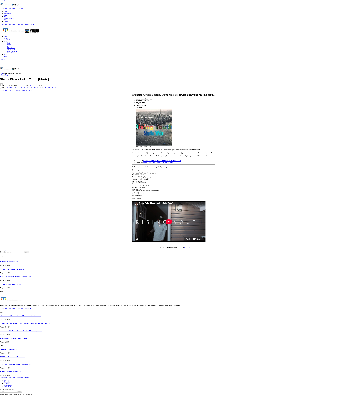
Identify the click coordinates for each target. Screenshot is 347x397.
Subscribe (3, 59)
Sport (5, 56)
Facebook (187, 248)
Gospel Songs (11, 49)
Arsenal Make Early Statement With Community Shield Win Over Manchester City (25, 323)
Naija (8, 43)
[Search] (0, 64)
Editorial (6, 11)
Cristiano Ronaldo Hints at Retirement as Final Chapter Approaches (21, 331)
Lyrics (5, 15)
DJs (5, 16)
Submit (20, 391)
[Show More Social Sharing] (56, 87)
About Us (6, 380)
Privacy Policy (8, 385)
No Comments (33, 85)
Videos (6, 21)
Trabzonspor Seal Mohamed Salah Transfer (13, 338)
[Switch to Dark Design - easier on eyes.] (0, 62)
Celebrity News (8, 40)
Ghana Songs (11, 48)
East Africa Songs (12, 51)
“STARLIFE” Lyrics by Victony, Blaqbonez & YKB (16, 276)
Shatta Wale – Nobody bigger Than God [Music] (158, 162)
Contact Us (7, 382)
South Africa (10, 53)
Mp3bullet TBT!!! (9, 18)
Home (5, 36)
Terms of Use (7, 386)
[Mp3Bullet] (20, 33)
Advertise (6, 383)
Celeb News (7, 13)
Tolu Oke (7, 85)
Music (5, 19)
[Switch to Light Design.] (2, 62)
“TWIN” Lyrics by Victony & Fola (10, 284)
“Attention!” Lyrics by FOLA (9, 262)
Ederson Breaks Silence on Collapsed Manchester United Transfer (20, 316)
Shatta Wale (3, 250)
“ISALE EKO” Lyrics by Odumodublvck (12, 269)
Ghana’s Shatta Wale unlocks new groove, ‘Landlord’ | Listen (162, 160)
